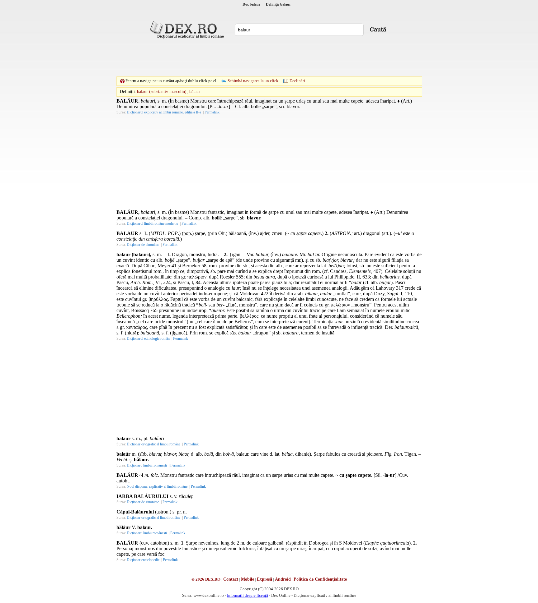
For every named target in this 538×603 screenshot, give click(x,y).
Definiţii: (128, 91)
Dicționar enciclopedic (143, 560)
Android (283, 579)
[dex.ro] (188, 29)
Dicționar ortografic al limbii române (153, 444)
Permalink (212, 112)
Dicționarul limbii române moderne (152, 223)
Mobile (247, 579)
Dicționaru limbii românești (147, 465)
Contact (230, 579)
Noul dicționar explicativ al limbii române (157, 486)
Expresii (264, 579)
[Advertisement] (269, 57)
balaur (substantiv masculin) (161, 91)
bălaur (194, 91)
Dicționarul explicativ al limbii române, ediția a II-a (164, 112)
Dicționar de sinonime (143, 244)
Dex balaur (251, 4)
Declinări (297, 80)
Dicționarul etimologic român (148, 338)
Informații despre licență (247, 595)
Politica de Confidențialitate (320, 579)
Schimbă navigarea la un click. (253, 80)
